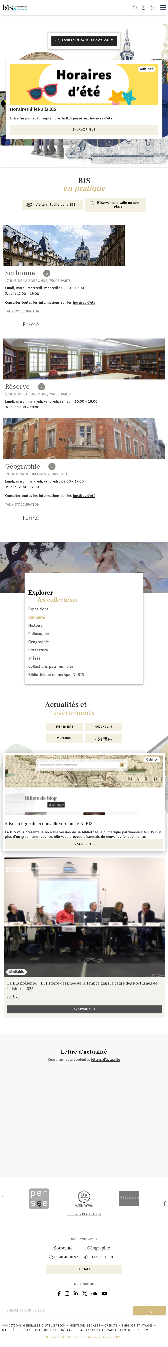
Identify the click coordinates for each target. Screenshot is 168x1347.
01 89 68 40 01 (101, 1257)
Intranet (68, 1330)
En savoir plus (84, 130)
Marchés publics (16, 1330)
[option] (84, 99)
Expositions (38, 609)
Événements (64, 727)
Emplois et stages (137, 1326)
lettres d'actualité (105, 1060)
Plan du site (46, 1330)
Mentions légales (85, 1326)
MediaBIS (64, 738)
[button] (135, 7)
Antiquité (36, 617)
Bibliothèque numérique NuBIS (56, 675)
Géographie (38, 642)
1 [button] (76, 157)
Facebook (59, 1293)
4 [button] (88, 157)
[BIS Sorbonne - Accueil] (14, 7)
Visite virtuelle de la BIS (55, 205)
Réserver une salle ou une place (118, 204)
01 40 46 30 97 (65, 1257)
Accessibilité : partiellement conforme (115, 1330)
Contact (84, 1269)
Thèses (34, 658)
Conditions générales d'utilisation (34, 1326)
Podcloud (94, 1293)
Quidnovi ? (103, 727)
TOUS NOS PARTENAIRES (84, 1214)
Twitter (84, 1293)
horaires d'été (84, 302)
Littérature (38, 650)
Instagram (67, 1293)
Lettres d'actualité (103, 739)
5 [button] (92, 157)
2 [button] (80, 157)
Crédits (111, 1326)
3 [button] (84, 157)
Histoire (35, 626)
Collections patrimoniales (51, 667)
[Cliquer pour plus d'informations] (30, 330)
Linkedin (76, 1293)
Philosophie (38, 634)
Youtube (104, 1293)
